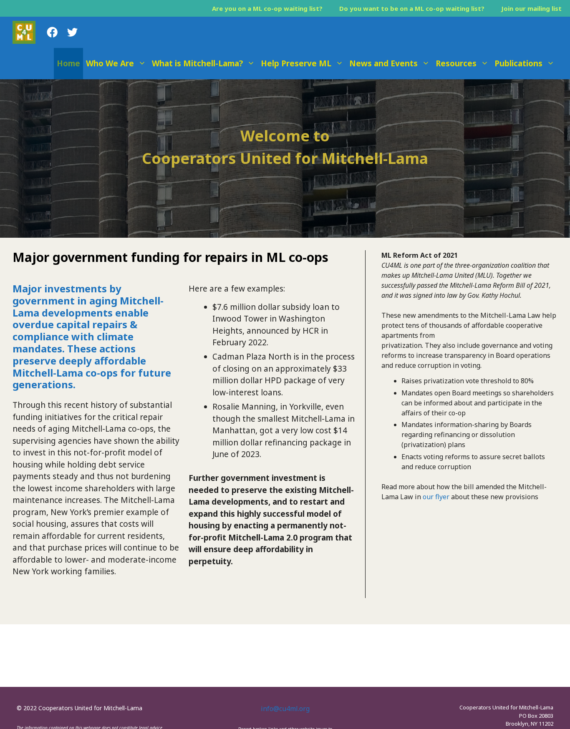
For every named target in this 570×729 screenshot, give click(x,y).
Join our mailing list (531, 8)
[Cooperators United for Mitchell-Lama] (24, 32)
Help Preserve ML (296, 63)
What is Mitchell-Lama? (197, 63)
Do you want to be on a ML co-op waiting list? (411, 8)
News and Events (383, 63)
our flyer (436, 496)
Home (68, 63)
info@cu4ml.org (285, 708)
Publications (518, 63)
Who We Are (110, 63)
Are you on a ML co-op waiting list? (267, 8)
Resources (456, 63)
